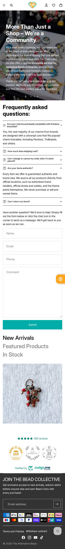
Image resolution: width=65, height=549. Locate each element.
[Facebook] (23, 537)
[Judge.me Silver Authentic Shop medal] (16, 453)
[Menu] (4, 5)
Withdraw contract (36, 531)
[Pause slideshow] (25, 96)
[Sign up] (57, 504)
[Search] (11, 5)
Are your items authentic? (20, 168)
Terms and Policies (13, 531)
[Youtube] (35, 537)
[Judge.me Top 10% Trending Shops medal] (49, 453)
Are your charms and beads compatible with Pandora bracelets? (33, 125)
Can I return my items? (19, 201)
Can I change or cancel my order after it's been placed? (30, 159)
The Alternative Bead (25, 543)
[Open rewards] (60, 279)
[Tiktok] (42, 537)
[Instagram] (29, 537)
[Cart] (61, 5)
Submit (33, 324)
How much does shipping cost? (23, 151)
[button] (53, 5)
